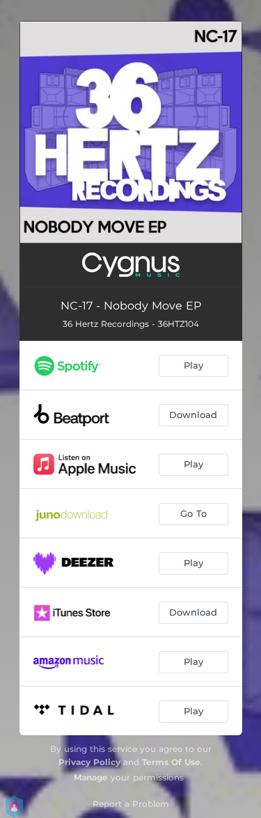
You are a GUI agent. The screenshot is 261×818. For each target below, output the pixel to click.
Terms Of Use (171, 762)
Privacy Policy (89, 762)
